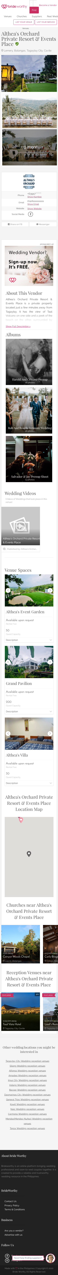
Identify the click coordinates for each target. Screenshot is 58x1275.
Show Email (33, 204)
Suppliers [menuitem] (37, 16)
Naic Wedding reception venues (27, 1109)
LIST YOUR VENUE (23, 22)
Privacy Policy (12, 1205)
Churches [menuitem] (22, 16)
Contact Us (10, 1201)
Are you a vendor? (14, 1230)
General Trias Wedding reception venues (27, 1099)
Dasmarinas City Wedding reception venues (27, 1094)
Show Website (34, 209)
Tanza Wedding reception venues (27, 1128)
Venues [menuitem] (8, 16)
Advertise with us (13, 1234)
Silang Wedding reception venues (27, 1066)
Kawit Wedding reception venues (27, 1104)
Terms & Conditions (15, 1209)
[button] (28, 854)
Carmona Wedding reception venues (27, 1114)
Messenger (44, 224)
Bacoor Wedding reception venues (27, 1090)
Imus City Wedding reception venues (27, 1080)
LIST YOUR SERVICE (46, 22)
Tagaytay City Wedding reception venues (27, 1061)
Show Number (34, 197)
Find (34, 10)
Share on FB (16, 224)
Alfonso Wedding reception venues (27, 1070)
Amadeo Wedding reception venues (27, 1075)
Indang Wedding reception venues (27, 1085)
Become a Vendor (48, 5)
